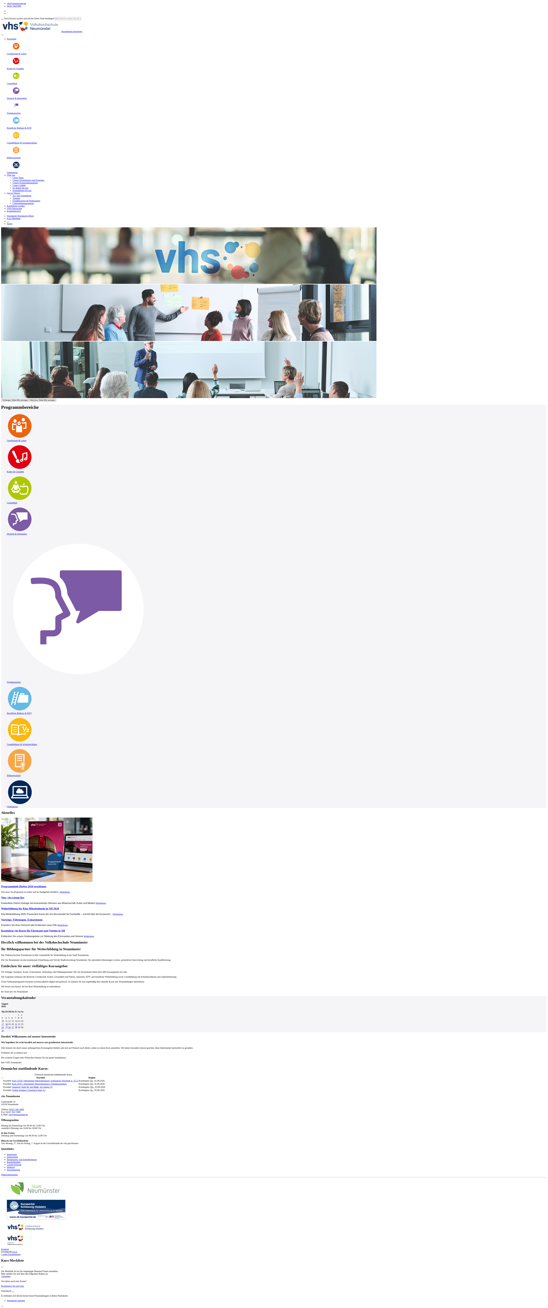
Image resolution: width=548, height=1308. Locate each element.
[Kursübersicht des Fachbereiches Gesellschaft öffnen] (16, 49)
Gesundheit (12, 83)
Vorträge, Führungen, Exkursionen (22, 919)
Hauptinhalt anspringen (71, 31)
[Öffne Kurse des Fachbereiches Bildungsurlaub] (16, 153)
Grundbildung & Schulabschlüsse (22, 143)
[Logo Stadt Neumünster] (35, 1196)
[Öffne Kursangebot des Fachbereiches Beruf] (20, 710)
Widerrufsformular (9, 1175)
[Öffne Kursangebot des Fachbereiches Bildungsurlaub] (20, 773)
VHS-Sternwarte (14, 208)
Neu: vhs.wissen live (12, 897)
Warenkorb (12, 216)
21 (16, 1024)
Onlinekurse (12, 172)
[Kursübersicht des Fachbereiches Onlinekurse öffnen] (16, 167)
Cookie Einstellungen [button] (11, 1254)
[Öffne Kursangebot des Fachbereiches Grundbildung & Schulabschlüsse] (20, 742)
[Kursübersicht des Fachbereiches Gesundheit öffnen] (16, 78)
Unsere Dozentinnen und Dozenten (28, 180)
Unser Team (18, 177)
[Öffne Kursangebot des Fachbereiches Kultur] (20, 469)
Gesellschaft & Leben (16, 54)
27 (13, 1027)
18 (6, 1024)
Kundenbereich (14, 211)
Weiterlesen (65, 892)
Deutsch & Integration (17, 98)
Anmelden (6, 1276)
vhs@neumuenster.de (18, 1114)
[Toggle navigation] (2, 34)
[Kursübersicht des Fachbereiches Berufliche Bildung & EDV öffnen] (16, 123)
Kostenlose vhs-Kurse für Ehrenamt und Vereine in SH (33, 930)
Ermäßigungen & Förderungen (26, 201)
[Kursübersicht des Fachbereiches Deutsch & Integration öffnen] (16, 93)
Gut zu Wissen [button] (13, 193)
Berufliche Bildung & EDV (19, 128)
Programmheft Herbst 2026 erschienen (23, 886)
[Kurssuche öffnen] (8, 221)
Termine (16, 198)
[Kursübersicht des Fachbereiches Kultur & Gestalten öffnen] (16, 64)
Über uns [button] (11, 175)
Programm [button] (11, 39)
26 (9, 1027)
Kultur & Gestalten (15, 68)
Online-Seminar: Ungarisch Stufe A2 (28, 1090)
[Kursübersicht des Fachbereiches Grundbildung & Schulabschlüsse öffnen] (16, 138)
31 (3, 1030)
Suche (9, 223)
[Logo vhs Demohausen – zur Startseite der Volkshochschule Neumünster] (31, 31)
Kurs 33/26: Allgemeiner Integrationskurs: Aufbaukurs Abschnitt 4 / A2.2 (45, 1081)
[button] (25, 216)
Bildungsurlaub (14, 157)
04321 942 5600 (16, 1109)
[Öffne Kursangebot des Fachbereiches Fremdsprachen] (78, 679)
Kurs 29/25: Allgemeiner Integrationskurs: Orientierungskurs (39, 1084)
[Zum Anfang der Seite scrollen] (2, 1306)
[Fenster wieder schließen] (2, 1267)
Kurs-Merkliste (13, 218)
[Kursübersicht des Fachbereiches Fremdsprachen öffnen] (16, 108)
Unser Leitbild (19, 185)
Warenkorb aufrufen (16, 1300)
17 (3, 1024)
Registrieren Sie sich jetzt (12, 1286)
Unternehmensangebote (23, 203)
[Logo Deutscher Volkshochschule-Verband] (15, 1244)
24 (3, 1027)
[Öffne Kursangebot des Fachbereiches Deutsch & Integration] (20, 531)
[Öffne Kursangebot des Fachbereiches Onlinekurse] (20, 804)
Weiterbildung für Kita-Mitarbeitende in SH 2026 (30, 908)
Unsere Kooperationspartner (25, 183)
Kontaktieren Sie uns (22, 190)
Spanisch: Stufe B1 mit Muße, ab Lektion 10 (32, 1087)
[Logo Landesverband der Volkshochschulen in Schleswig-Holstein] (25, 1231)
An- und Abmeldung (22, 195)
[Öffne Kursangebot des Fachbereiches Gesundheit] (20, 500)
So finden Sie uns (20, 188)
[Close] (13, 1291)
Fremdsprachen (14, 113)
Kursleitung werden (16, 206)
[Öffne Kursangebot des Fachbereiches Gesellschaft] (20, 438)
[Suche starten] (2, 19)
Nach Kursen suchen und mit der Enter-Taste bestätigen (29, 18)
